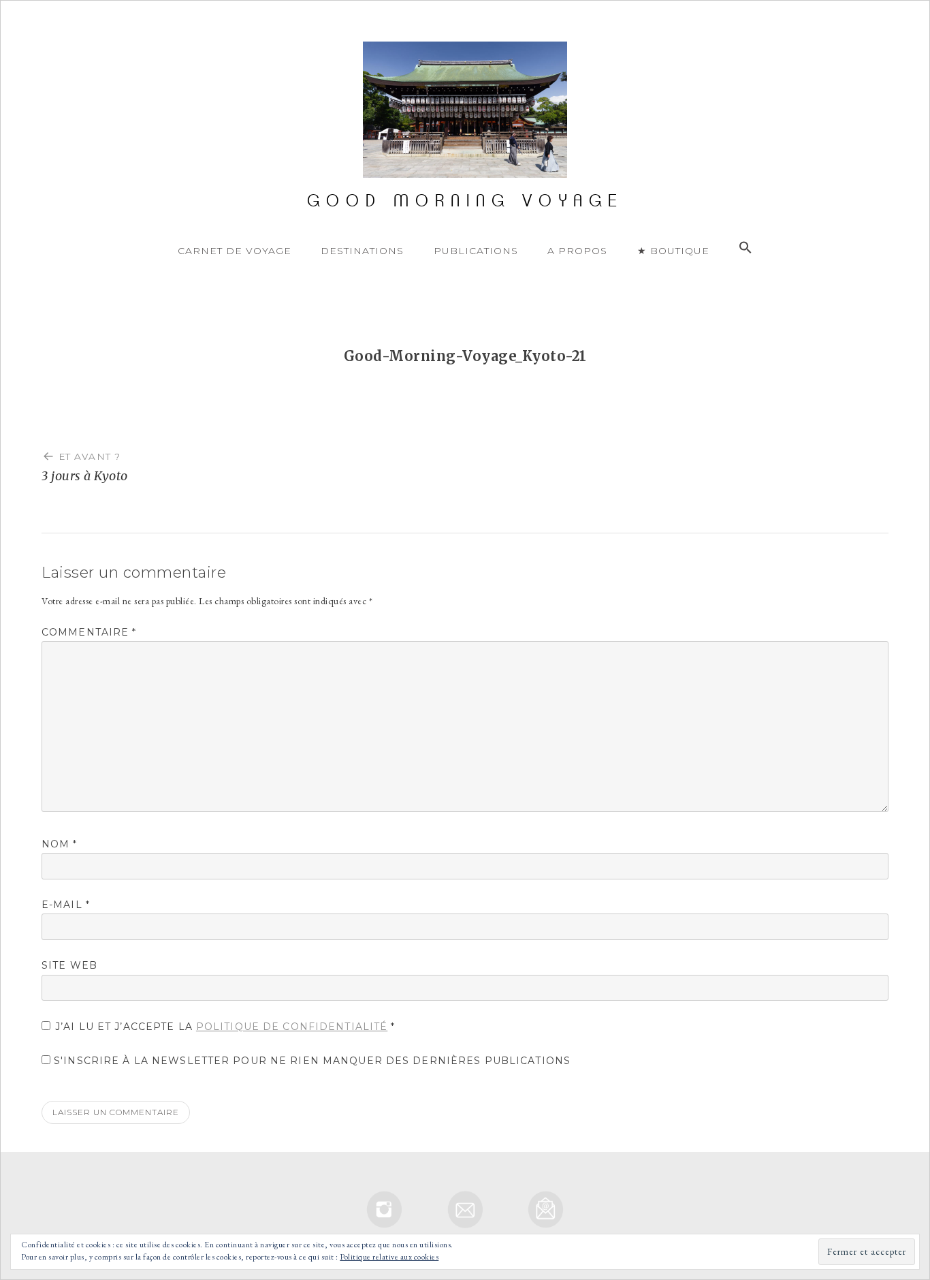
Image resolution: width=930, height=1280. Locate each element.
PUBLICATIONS (476, 251)
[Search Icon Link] (745, 248)
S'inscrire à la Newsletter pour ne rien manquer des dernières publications (310, 1061)
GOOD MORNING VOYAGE (465, 200)
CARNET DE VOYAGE (234, 251)
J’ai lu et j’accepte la (225, 1026)
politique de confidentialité (291, 1026)
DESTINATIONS (362, 251)
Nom (60, 844)
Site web (69, 965)
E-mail (66, 905)
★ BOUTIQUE (673, 251)
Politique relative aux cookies (389, 1256)
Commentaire (89, 632)
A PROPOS (577, 251)
